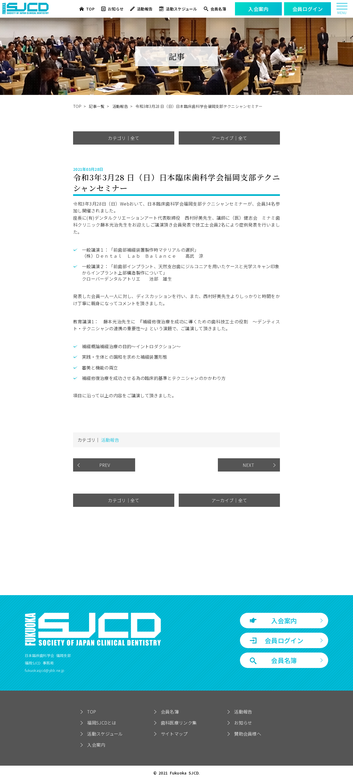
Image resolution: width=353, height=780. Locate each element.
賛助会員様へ (247, 733)
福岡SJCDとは (101, 722)
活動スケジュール (181, 9)
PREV (104, 465)
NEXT (249, 465)
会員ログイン (284, 640)
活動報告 (145, 9)
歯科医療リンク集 (179, 722)
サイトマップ (174, 733)
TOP (90, 9)
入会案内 (284, 620)
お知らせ (116, 9)
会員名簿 (218, 9)
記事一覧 (97, 106)
